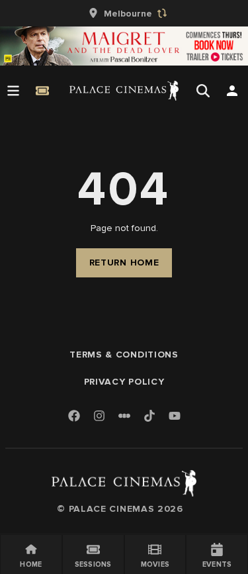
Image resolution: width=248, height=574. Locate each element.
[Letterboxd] (124, 416)
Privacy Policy (124, 381)
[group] (124, 13)
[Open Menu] (13, 90)
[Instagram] (99, 417)
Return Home (124, 262)
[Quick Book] (42, 90)
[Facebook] (74, 417)
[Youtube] (175, 417)
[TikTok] (149, 416)
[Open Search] (203, 90)
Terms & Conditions (124, 354)
